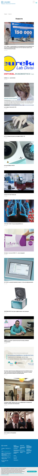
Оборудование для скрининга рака (22, 448)
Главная (5, 14)
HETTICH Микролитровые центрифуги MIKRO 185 (14, 136)
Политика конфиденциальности (5, 466)
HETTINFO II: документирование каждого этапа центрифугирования (18, 282)
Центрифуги (16, 448)
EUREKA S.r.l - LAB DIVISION (9, 77)
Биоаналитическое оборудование (17, 450)
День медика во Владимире (10, 432)
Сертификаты (16, 460)
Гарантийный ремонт (28, 453)
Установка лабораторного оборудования (29, 450)
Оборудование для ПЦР (16, 453)
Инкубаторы (22, 445)
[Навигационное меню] (36, 2)
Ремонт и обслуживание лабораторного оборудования (29, 446)
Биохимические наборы (22, 452)
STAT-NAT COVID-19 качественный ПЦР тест (13, 223)
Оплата (15, 455)
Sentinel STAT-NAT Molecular (10, 194)
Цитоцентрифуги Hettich (9, 165)
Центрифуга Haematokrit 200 (10, 107)
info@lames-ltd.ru (7, 451)
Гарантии (15, 458)
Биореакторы (22, 450)
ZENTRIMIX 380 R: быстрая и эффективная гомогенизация (16, 311)
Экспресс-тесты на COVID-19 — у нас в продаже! (14, 253)
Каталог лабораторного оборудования (16, 446)
